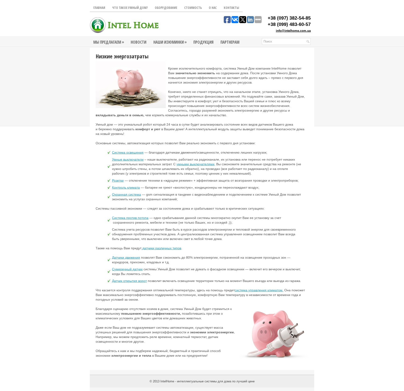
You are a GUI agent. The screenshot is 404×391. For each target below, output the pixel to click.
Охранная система (126, 194)
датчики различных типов (161, 248)
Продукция (203, 42)
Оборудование (166, 7)
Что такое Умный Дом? (130, 7)
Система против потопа (130, 218)
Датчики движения (126, 257)
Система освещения (128, 152)
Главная (99, 7)
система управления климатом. (259, 290)
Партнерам (229, 42)
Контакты (231, 7)
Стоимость (193, 7)
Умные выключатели (128, 159)
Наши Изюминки (170, 42)
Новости (138, 42)
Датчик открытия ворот (129, 281)
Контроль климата (126, 187)
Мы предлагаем (108, 42)
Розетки (118, 180)
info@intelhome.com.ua (293, 30)
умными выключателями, (196, 164)
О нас (213, 7)
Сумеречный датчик (127, 269)
